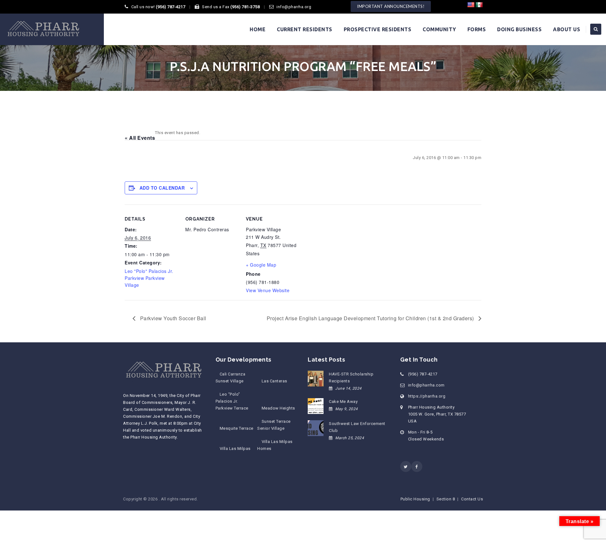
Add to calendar (162, 188)
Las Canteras (274, 381)
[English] (471, 5)
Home (257, 29)
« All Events (140, 137)
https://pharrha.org (427, 396)
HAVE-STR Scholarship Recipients (351, 377)
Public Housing (415, 499)
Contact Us (472, 499)
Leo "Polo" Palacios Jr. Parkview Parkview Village (149, 278)
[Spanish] (479, 5)
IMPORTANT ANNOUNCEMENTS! (391, 6)
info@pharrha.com (426, 385)
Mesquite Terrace (236, 428)
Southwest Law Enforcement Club (357, 427)
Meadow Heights (278, 408)
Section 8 (446, 499)
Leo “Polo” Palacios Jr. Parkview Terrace (232, 401)
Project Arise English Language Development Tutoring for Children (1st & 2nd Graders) (371, 318)
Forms (476, 29)
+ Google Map (261, 265)
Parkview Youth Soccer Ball (172, 318)
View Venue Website (267, 290)
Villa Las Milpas (235, 448)
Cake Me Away (343, 401)
